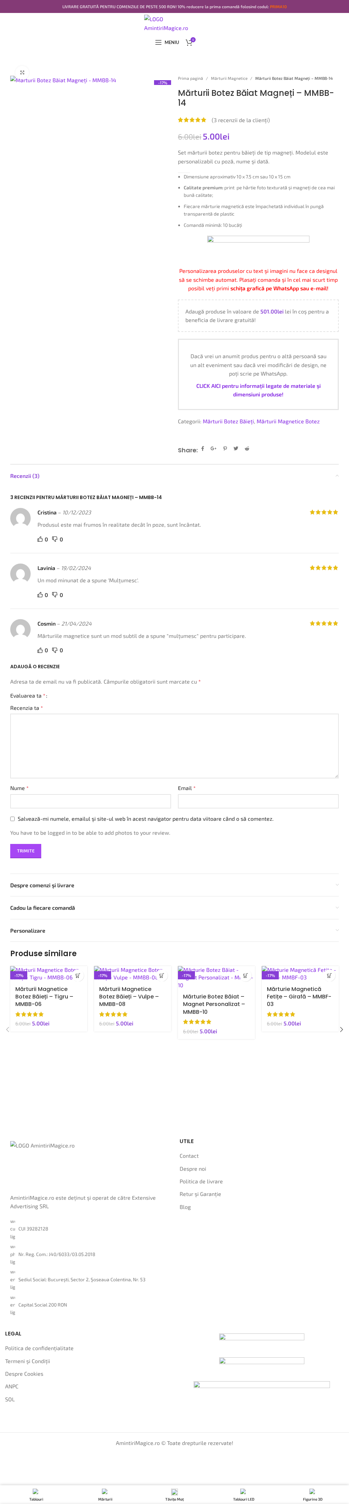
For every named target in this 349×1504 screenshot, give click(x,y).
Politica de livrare (201, 1181)
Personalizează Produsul (78, 975)
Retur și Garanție (200, 1194)
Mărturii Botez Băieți (228, 421)
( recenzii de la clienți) (241, 120)
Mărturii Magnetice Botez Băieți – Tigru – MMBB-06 (44, 996)
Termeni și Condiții (27, 1361)
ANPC (11, 1386)
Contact (189, 1155)
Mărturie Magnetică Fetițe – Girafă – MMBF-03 (299, 996)
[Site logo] (174, 22)
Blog (185, 1206)
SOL (10, 1399)
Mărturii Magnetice (229, 78)
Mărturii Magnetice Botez (288, 421)
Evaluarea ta (27, 695)
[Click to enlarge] (22, 72)
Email (187, 788)
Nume (19, 788)
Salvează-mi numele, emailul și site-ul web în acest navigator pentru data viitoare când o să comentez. (146, 818)
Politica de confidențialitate (39, 1348)
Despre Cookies (24, 1373)
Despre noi (193, 1168)
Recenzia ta (26, 707)
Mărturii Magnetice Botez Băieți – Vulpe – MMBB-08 (129, 996)
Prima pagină (191, 78)
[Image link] (261, 1341)
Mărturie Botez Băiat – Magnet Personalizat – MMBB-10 (214, 1004)
